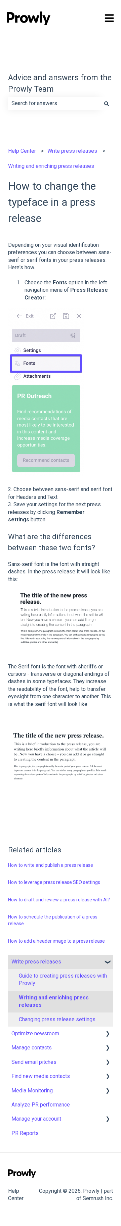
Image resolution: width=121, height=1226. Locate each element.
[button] (107, 962)
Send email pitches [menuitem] (33, 1062)
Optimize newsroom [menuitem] (35, 1033)
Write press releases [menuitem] (36, 961)
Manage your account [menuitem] (36, 1119)
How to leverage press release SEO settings (54, 882)
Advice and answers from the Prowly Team (60, 83)
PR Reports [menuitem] (25, 1133)
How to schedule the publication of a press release (52, 920)
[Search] (106, 103)
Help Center (22, 151)
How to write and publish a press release (50, 865)
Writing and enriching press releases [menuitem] (54, 1001)
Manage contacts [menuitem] (31, 1047)
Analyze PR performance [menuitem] (40, 1104)
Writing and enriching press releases (51, 166)
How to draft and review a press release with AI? (59, 899)
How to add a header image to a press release (56, 941)
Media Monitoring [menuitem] (32, 1090)
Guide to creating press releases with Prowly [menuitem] (63, 979)
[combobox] (54, 103)
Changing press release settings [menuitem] (57, 1019)
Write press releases (72, 151)
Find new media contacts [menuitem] (40, 1076)
